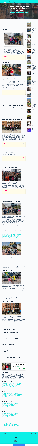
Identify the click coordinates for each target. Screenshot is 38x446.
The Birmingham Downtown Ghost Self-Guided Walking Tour (10, 386)
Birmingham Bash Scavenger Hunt (7, 406)
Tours (23, 12)
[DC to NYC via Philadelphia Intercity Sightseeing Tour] (29, 45)
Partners (29, 433)
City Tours (14, 12)
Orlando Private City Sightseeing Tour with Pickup (34, 30)
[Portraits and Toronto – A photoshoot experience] (29, 41)
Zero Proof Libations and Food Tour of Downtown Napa (33, 51)
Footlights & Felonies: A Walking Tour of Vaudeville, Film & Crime (11, 384)
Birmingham (11, 12)
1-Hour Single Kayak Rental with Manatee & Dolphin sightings (34, 95)
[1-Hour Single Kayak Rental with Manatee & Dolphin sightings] (29, 95)
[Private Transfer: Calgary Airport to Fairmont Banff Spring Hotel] (29, 123)
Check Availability (21, 368)
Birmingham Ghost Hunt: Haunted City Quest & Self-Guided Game (11, 234)
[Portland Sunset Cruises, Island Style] (29, 57)
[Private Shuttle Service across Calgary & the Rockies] (29, 100)
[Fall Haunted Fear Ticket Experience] (29, 130)
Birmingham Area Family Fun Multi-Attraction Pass (9, 404)
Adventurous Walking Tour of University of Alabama (9, 385)
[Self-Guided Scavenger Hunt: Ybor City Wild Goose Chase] (29, 24)
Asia (29, 1)
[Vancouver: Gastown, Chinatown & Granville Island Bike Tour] (29, 111)
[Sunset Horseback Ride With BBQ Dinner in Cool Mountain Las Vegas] (29, 82)
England (16, 12)
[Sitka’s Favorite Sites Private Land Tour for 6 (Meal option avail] (29, 89)
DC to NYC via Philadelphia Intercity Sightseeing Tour (34, 45)
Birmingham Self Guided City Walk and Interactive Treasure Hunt (11, 237)
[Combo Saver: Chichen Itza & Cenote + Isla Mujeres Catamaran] (29, 62)
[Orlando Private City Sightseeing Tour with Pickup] (29, 30)
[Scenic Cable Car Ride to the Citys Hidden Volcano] (29, 78)
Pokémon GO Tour (4, 396)
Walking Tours (26, 12)
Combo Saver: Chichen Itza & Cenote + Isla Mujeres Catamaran (34, 61)
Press (31, 433)
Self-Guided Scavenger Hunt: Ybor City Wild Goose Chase (34, 24)
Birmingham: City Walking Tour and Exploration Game (9, 233)
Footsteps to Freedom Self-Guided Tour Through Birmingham (10, 393)
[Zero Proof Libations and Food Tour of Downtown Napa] (29, 51)
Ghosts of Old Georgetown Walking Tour (33, 72)
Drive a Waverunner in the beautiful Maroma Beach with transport (34, 67)
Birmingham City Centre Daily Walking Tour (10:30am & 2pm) (10, 235)
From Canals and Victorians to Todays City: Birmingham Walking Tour (12, 99)
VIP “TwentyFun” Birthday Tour (6, 397)
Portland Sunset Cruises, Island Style (34, 56)
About (33, 433)
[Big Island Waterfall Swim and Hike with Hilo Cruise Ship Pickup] (29, 105)
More (35, 1)
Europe (32, 1)
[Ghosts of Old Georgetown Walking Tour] (29, 73)
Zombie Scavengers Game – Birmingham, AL (8, 405)
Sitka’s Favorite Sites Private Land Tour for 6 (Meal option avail (34, 89)
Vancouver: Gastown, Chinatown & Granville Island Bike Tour (34, 111)
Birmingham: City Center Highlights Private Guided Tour (10, 236)
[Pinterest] (4, 433)
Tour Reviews (22, 1)
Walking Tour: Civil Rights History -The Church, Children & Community (12, 383)
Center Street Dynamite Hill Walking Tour (8, 387)
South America (26, 1)
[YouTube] (5, 433)
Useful (35, 433)
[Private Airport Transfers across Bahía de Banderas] (29, 36)
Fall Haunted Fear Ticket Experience (33, 129)
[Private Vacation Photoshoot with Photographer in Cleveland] (29, 117)
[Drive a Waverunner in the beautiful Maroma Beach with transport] (29, 67)
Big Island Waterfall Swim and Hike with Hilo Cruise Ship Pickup (34, 105)
